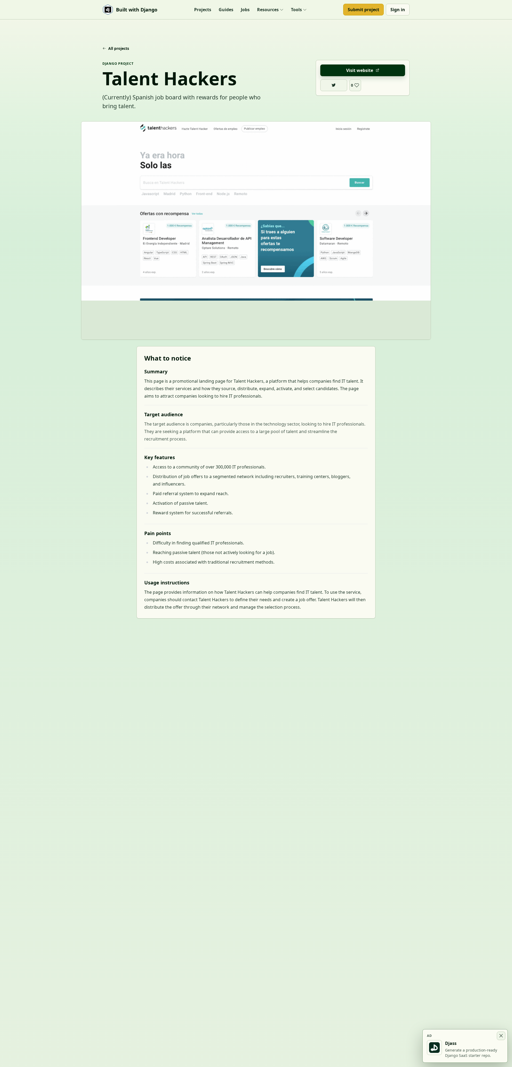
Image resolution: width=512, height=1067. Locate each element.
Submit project (363, 10)
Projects (202, 10)
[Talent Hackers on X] (333, 85)
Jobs (245, 10)
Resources (268, 10)
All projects (118, 48)
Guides (226, 10)
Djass (451, 1043)
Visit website (359, 70)
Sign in (397, 10)
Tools (296, 10)
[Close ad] (501, 1036)
